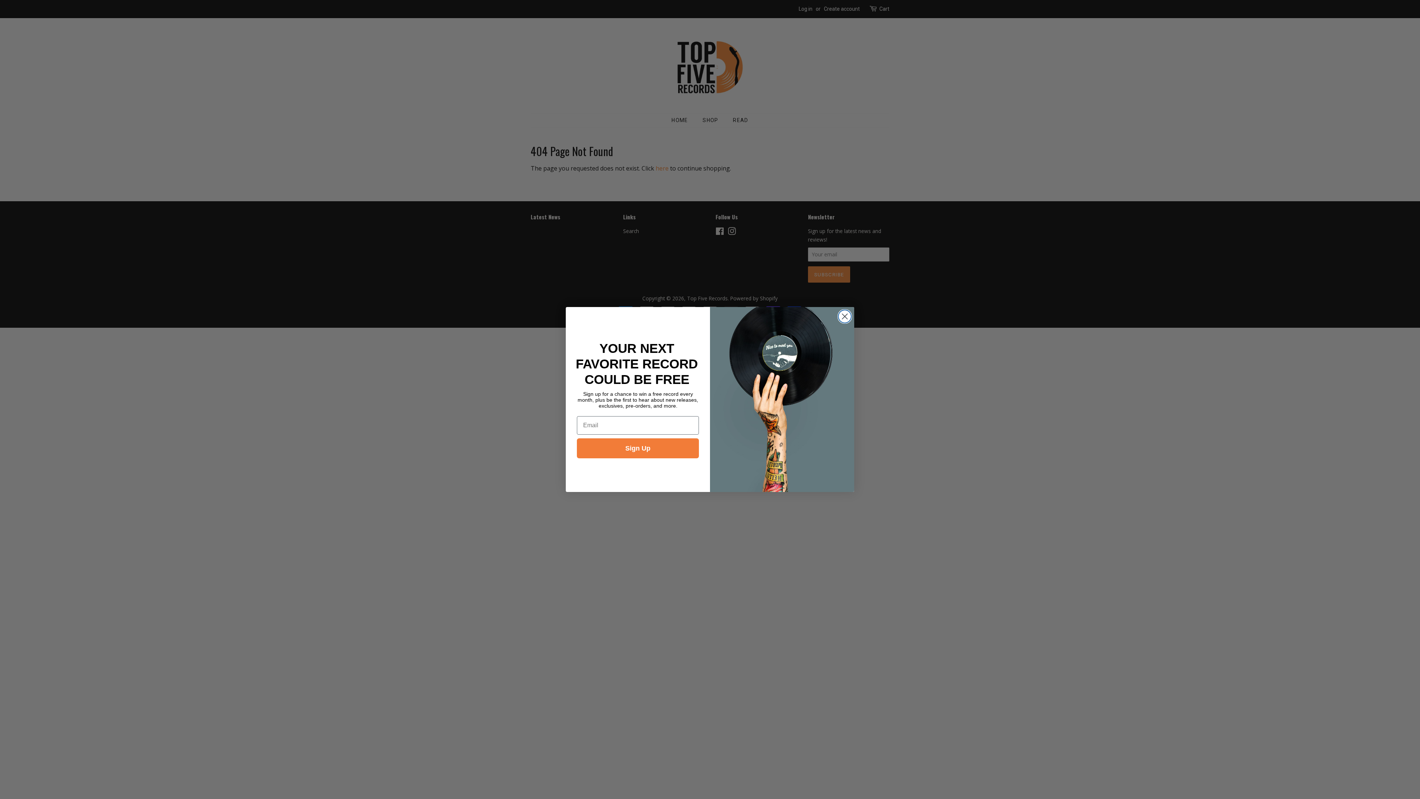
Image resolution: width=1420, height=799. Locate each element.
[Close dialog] (844, 316)
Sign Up (637, 448)
